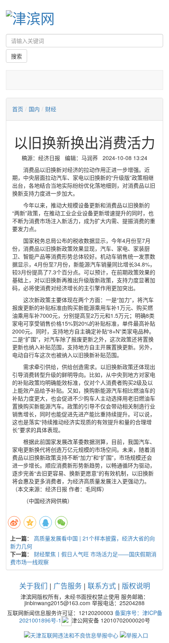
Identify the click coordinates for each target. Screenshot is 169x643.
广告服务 (67, 585)
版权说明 (136, 585)
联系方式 (102, 585)
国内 (34, 109)
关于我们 (33, 585)
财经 (50, 109)
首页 (17, 109)
